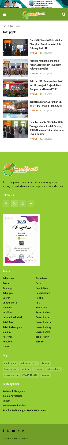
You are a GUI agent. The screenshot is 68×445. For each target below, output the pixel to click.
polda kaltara (53, 369)
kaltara (45, 363)
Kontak (6, 400)
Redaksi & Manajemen (14, 391)
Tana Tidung (42, 336)
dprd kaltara (10, 363)
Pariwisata (41, 278)
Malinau (7, 62)
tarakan (46, 375)
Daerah (6, 297)
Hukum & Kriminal (12, 317)
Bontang (7, 288)
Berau (6, 283)
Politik (39, 297)
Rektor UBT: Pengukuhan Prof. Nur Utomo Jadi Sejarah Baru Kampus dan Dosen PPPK (46, 85)
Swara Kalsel (43, 317)
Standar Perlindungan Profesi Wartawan (24, 410)
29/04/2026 (47, 94)
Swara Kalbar (43, 312)
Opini (6, 346)
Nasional (8, 42)
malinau (25, 369)
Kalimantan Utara (29, 363)
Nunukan (7, 103)
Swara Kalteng (43, 327)
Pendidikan (42, 288)
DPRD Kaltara (10, 302)
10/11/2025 (47, 110)
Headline (7, 312)
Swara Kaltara (9, 82)
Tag (11, 26)
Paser (39, 283)
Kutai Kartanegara (12, 327)
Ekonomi (7, 307)
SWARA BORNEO (30, 375)
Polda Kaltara (43, 292)
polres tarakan (11, 375)
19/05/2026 (47, 73)
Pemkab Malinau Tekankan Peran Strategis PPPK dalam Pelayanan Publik (45, 64)
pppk (18, 26)
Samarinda (41, 307)
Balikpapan (8, 278)
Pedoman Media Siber (14, 405)
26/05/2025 (47, 138)
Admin (35, 53)
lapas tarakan (10, 369)
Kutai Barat (8, 322)
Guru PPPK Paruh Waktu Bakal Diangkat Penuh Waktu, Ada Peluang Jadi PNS (45, 44)
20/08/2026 (47, 53)
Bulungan (8, 292)
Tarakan (40, 341)
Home (5, 26)
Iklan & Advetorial (12, 395)
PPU (38, 302)
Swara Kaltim (43, 331)
